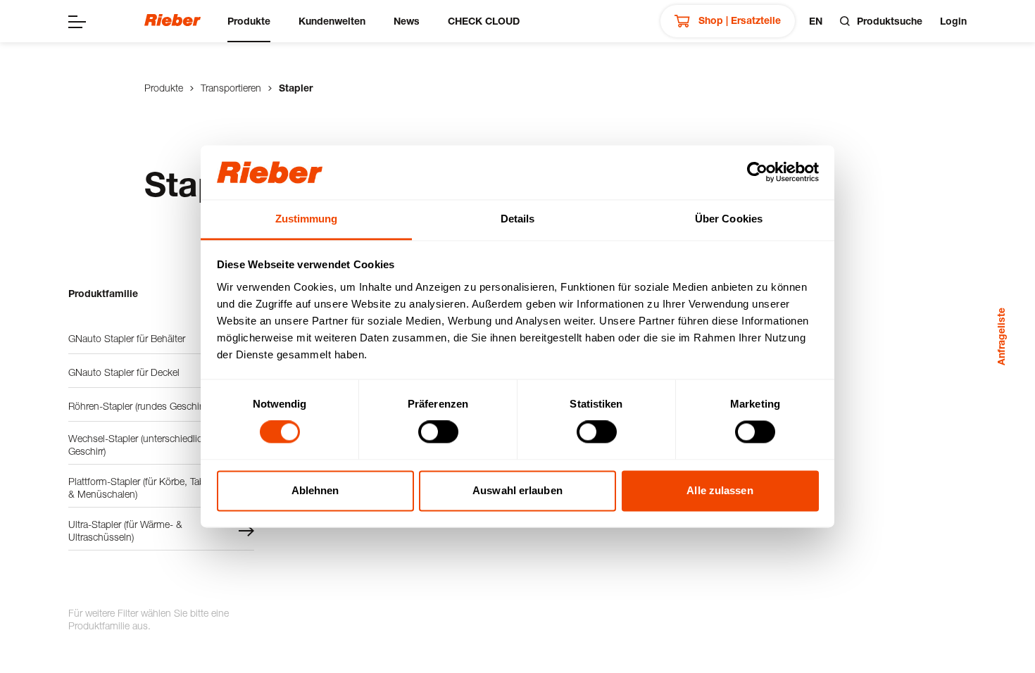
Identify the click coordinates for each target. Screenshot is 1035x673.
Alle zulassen (719, 490)
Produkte (248, 21)
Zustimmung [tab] (306, 219)
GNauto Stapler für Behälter (126, 338)
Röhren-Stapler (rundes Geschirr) (137, 406)
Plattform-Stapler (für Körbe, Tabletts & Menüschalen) (145, 487)
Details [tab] (518, 219)
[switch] (438, 432)
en (815, 21)
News (407, 21)
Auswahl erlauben (517, 490)
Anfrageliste (1001, 336)
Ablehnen (315, 490)
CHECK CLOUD (484, 21)
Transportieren (231, 88)
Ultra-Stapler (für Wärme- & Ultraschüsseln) (125, 530)
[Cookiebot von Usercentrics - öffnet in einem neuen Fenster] (757, 172)
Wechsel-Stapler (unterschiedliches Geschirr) (143, 444)
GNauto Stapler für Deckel (124, 372)
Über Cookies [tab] (729, 219)
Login (953, 21)
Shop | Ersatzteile (738, 20)
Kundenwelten (332, 21)
